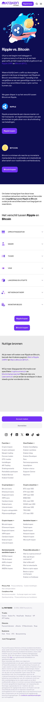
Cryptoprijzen (8, 485)
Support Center (29, 471)
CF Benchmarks (27, 626)
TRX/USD (26, 510)
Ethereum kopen (8, 527)
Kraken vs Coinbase (30, 577)
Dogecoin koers (8, 495)
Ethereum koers (8, 492)
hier (11, 657)
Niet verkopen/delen (8, 589)
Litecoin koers (7, 507)
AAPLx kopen (7, 562)
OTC (12, 634)
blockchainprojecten (11, 374)
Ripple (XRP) (7, 63)
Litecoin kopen (7, 543)
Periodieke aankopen (10, 471)
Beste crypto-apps (30, 568)
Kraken (4, 616)
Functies (6, 443)
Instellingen (6, 462)
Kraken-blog (28, 453)
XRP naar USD (28, 495)
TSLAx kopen (7, 559)
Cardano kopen (8, 537)
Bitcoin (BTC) (21, 63)
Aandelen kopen (30, 520)
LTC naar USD (28, 513)
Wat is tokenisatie (30, 565)
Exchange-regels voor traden (26, 594)
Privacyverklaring (17, 586)
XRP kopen (6, 533)
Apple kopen (28, 530)
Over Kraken (28, 443)
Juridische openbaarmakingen (31, 695)
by (7, 608)
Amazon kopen (28, 533)
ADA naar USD (28, 507)
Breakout (28, 616)
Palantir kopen (28, 537)
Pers (25, 459)
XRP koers (6, 498)
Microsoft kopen (29, 540)
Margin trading (7, 453)
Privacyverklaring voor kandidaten (26, 597)
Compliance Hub (7, 591)
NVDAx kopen (7, 556)
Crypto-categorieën (9, 510)
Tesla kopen (27, 527)
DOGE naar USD (29, 504)
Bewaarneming (21, 634)
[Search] (37, 4)
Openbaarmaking (7, 597)
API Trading (6, 465)
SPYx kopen (6, 565)
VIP (34, 616)
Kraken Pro (11, 616)
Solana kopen (7, 540)
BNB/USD (27, 498)
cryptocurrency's (18, 371)
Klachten (26, 475)
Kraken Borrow (7, 475)
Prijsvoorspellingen (9, 513)
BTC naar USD (28, 489)
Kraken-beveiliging (30, 447)
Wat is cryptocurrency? (32, 554)
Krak (3, 634)
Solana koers (7, 504)
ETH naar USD (28, 492)
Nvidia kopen (28, 524)
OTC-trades (6, 459)
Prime (8, 634)
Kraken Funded (7, 478)
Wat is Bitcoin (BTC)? (19, 360)
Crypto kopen (7, 447)
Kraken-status (28, 468)
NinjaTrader (20, 616)
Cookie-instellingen (30, 586)
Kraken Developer (30, 456)
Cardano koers (7, 501)
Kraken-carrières (29, 450)
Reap (35, 626)
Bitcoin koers (7, 489)
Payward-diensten (8, 626)
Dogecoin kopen (8, 530)
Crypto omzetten (30, 485)
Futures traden (7, 456)
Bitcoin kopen (7, 524)
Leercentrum (7, 376)
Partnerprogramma (30, 462)
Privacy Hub (6, 586)
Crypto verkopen (8, 450)
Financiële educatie (31, 550)
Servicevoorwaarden (8, 594)
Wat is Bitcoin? (28, 562)
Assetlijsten (27, 465)
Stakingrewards (8, 468)
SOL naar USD (28, 501)
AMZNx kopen (7, 568)
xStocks (18, 626)
